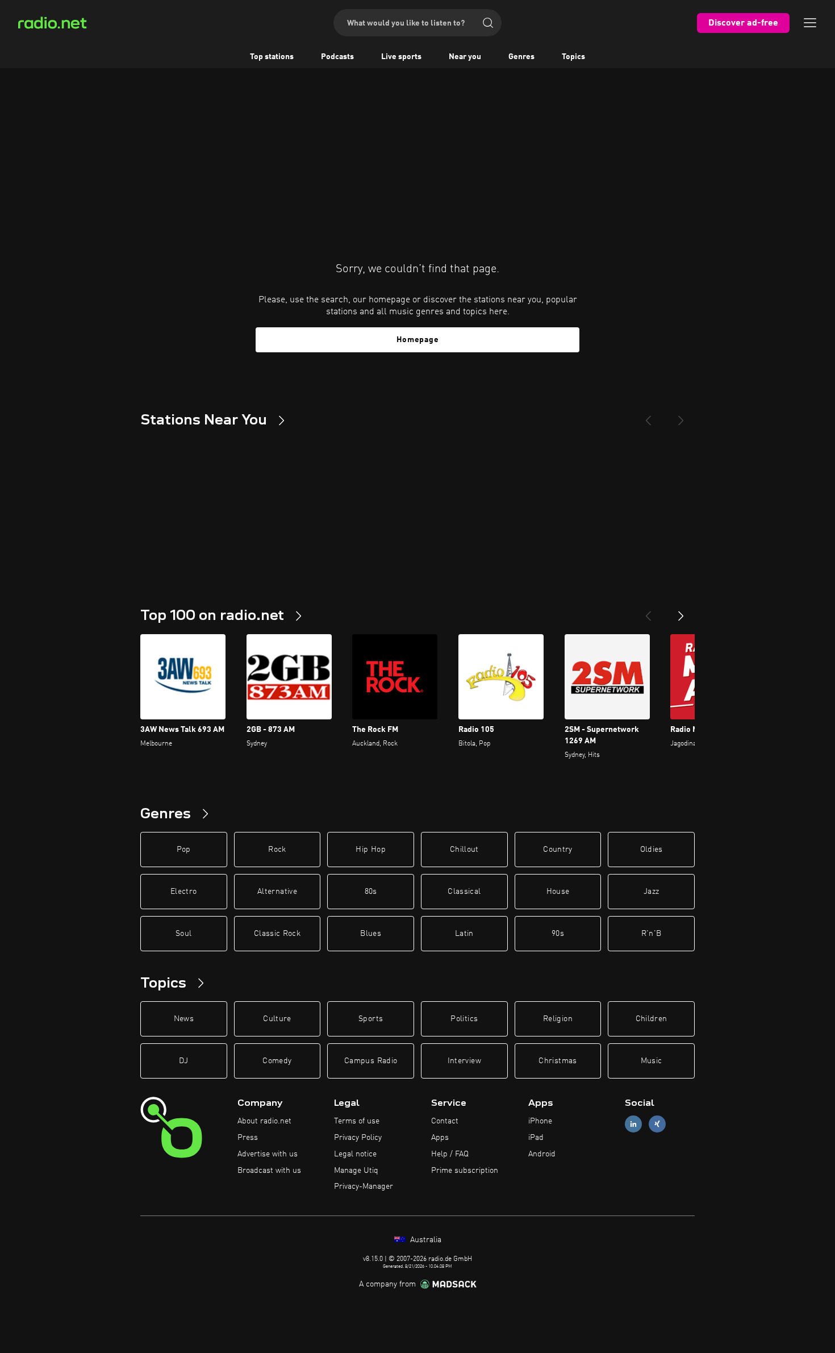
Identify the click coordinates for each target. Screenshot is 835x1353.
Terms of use (356, 1121)
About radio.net (264, 1121)
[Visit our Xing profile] (657, 1124)
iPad (536, 1138)
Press (247, 1138)
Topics (573, 57)
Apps (440, 1138)
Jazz (651, 892)
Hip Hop (370, 850)
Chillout (464, 850)
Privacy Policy (358, 1138)
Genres (521, 57)
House (558, 892)
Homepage (417, 340)
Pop (184, 850)
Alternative (277, 892)
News (184, 1019)
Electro (183, 892)
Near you (465, 57)
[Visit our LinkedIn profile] (633, 1124)
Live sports (401, 57)
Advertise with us (267, 1154)
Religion (558, 1019)
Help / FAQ (450, 1154)
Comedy (276, 1061)
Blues (370, 934)
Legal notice (355, 1154)
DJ (183, 1061)
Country (557, 850)
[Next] (681, 416)
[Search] (488, 23)
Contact (444, 1121)
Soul (183, 934)
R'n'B (651, 934)
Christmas (557, 1061)
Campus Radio (370, 1061)
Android (542, 1154)
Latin (464, 934)
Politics (464, 1019)
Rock (277, 850)
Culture (277, 1019)
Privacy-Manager (363, 1186)
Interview (464, 1061)
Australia (424, 1240)
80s (371, 892)
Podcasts (337, 57)
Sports (370, 1019)
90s (558, 934)
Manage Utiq (356, 1171)
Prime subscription (464, 1171)
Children (651, 1019)
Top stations (272, 57)
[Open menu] (810, 23)
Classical (464, 892)
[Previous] (648, 416)
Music (651, 1061)
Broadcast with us (269, 1171)
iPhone (540, 1121)
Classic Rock (277, 934)
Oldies (651, 850)
